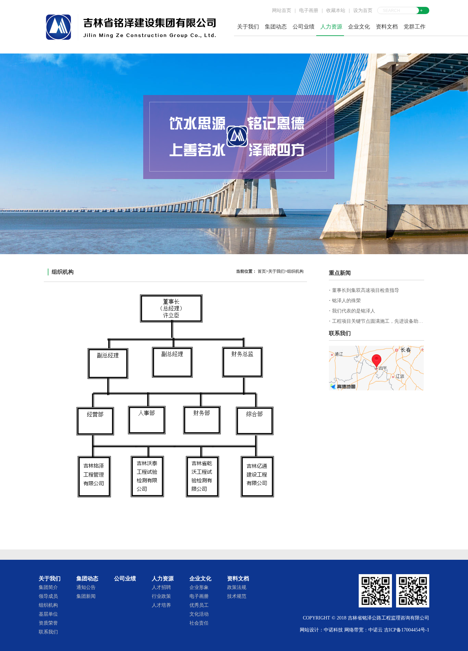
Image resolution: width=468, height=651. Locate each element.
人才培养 (161, 605)
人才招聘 (161, 587)
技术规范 (236, 596)
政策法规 (236, 587)
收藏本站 (335, 10)
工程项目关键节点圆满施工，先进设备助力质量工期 (385, 321)
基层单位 (48, 614)
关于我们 (276, 271)
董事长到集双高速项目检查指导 (364, 290)
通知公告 (86, 587)
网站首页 (281, 10)
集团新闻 (86, 596)
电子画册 (308, 10)
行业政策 (161, 596)
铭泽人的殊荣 (345, 300)
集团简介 (48, 587)
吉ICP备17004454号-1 (406, 629)
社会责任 (199, 623)
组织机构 (295, 271)
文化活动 (199, 614)
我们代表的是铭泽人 (352, 310)
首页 (262, 271)
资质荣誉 (48, 623)
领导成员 (48, 596)
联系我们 (48, 632)
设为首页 (362, 10)
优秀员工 (199, 605)
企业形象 (199, 587)
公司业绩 (304, 26)
